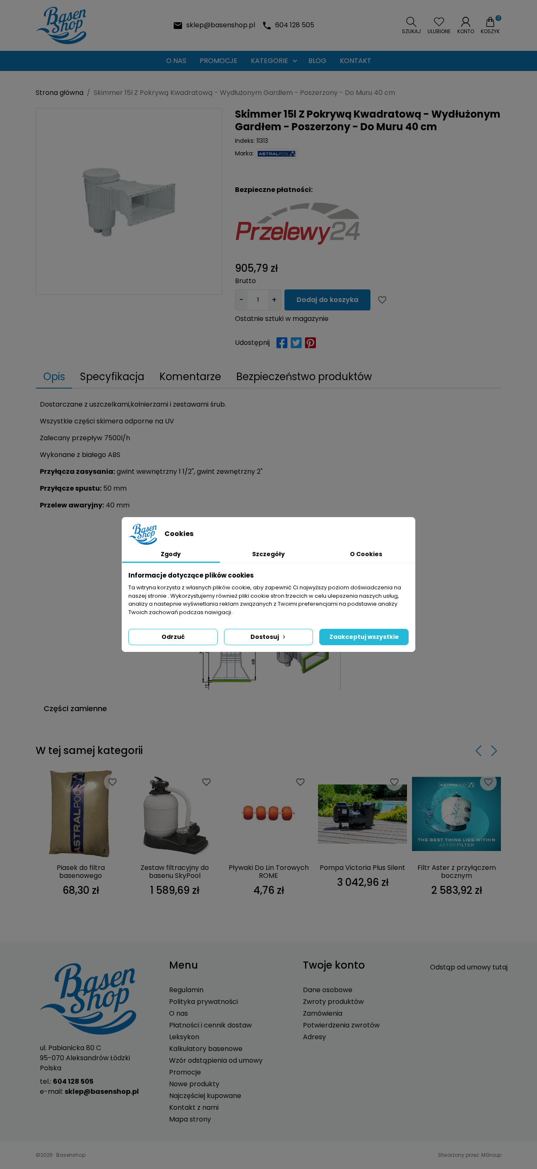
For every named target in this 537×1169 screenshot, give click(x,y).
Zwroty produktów (333, 1001)
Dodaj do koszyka (327, 300)
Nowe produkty (194, 1084)
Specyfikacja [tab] (112, 377)
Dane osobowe (327, 990)
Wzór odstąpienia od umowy (216, 1060)
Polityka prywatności (203, 1001)
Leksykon (184, 1037)
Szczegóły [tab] (268, 554)
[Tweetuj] (296, 342)
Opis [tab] (54, 377)
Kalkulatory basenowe (205, 1048)
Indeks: (245, 141)
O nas (178, 1013)
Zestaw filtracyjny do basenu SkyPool (175, 871)
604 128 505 (294, 25)
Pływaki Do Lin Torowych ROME (269, 871)
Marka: (244, 153)
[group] (129, 201)
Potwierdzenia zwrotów (341, 1025)
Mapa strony (190, 1119)
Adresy (314, 1037)
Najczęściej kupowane (205, 1096)
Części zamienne (75, 708)
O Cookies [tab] (366, 554)
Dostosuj (264, 637)
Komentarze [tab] (190, 377)
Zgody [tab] (171, 554)
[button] (411, 25)
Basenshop (71, 1154)
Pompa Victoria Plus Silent (362, 867)
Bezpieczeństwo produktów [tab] (304, 377)
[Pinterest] (310, 342)
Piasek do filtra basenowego (81, 871)
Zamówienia (322, 1013)
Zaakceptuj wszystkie (364, 637)
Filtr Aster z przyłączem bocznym (456, 871)
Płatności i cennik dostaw (210, 1025)
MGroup (491, 1154)
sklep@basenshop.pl (220, 25)
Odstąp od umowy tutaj (469, 967)
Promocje (185, 1072)
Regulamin (186, 990)
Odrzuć (173, 637)
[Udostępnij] (281, 342)
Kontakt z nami (194, 1107)
